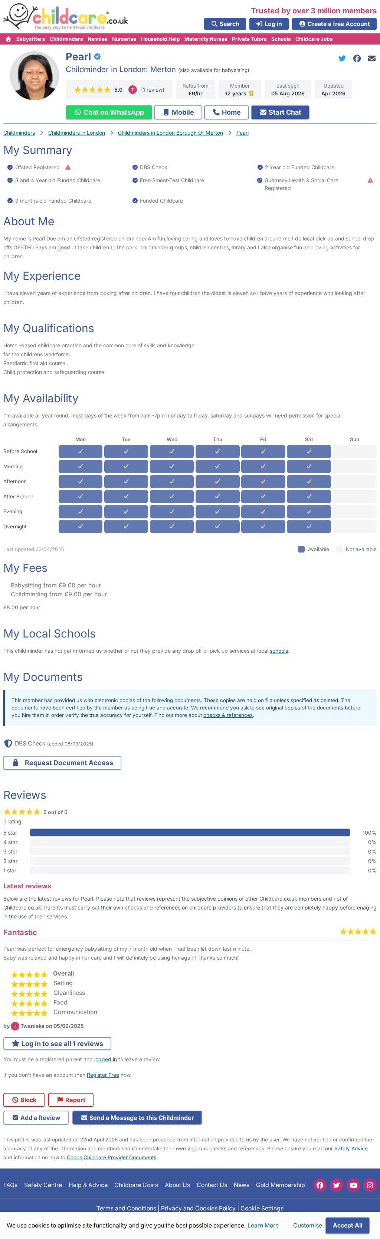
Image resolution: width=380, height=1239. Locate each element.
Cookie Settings (262, 1208)
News (241, 1185)
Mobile (182, 112)
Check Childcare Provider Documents (111, 1157)
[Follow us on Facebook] (320, 1185)
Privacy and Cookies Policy (198, 1208)
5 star (10, 832)
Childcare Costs (136, 1185)
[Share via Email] (372, 58)
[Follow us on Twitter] (336, 1185)
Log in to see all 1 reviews (61, 1044)
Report (74, 1100)
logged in (105, 1059)
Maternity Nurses (205, 39)
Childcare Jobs (314, 39)
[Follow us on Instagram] (370, 1185)
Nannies (98, 39)
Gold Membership (280, 1185)
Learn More (263, 1225)
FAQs (10, 1185)
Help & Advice (88, 1185)
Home (230, 112)
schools (279, 651)
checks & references (228, 715)
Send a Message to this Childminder (141, 1117)
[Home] (9, 39)
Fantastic (20, 932)
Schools (281, 39)
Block (27, 1100)
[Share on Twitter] (343, 58)
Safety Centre (43, 1185)
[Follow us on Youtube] (353, 1185)
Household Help (160, 39)
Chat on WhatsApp (113, 112)
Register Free (103, 1075)
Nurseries (124, 39)
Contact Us (212, 1185)
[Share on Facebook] (358, 58)
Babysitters (30, 39)
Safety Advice (351, 1148)
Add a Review (39, 1117)
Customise (307, 1225)
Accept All (347, 1225)
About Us (177, 1185)
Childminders (66, 39)
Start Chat (284, 112)
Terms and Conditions (126, 1208)
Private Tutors (249, 39)
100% (370, 832)
